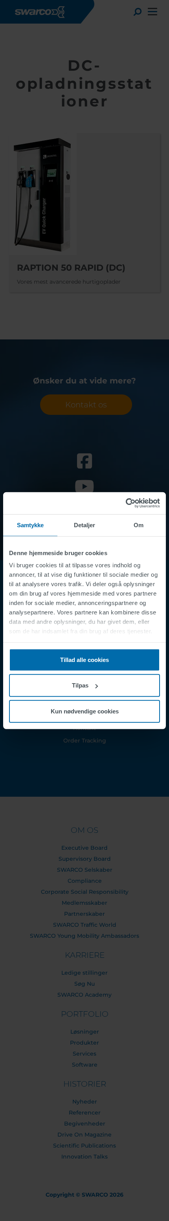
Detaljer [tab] (85, 524)
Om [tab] (138, 524)
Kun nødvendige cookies (85, 711)
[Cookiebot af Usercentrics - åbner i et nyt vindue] (125, 503)
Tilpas (80, 685)
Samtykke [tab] (30, 524)
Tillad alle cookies (84, 659)
